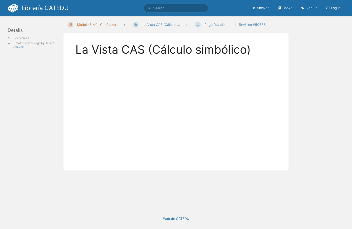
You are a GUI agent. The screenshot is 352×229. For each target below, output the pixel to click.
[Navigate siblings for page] (124, 24)
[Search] (149, 8)
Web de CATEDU (176, 219)
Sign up (312, 8)
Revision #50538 (252, 25)
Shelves (263, 8)
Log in (336, 8)
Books (287, 8)
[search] (176, 8)
